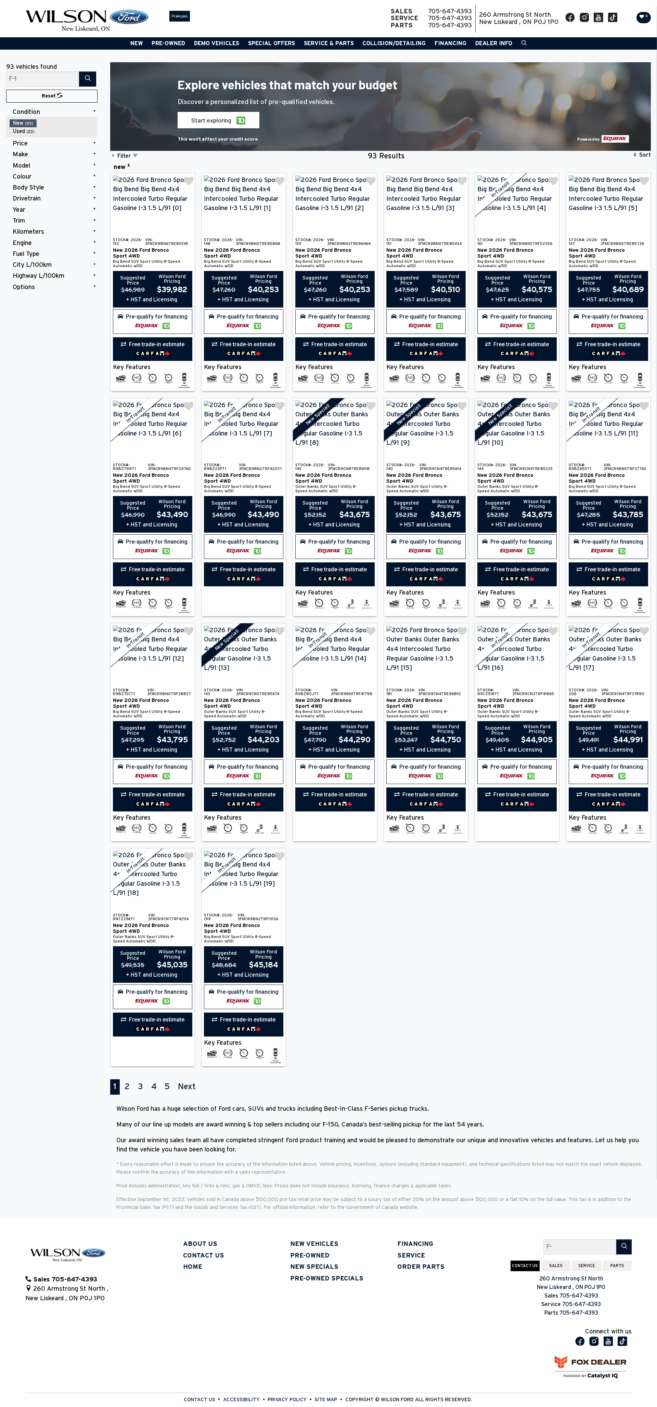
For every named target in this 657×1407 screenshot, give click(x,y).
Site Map (326, 1399)
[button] (136, 43)
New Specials (314, 1267)
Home (192, 1267)
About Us (200, 1244)
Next (187, 1087)
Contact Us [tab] (525, 1266)
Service (411, 1255)
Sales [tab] (556, 1266)
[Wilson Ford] (87, 18)
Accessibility (242, 1399)
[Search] (87, 78)
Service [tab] (586, 1266)
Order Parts (421, 1267)
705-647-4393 (578, 1296)
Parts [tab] (617, 1266)
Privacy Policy (288, 1399)
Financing (415, 1244)
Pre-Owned (310, 1255)
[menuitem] (54, 123)
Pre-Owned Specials (326, 1278)
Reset (49, 96)
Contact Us (203, 1255)
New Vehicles (314, 1244)
